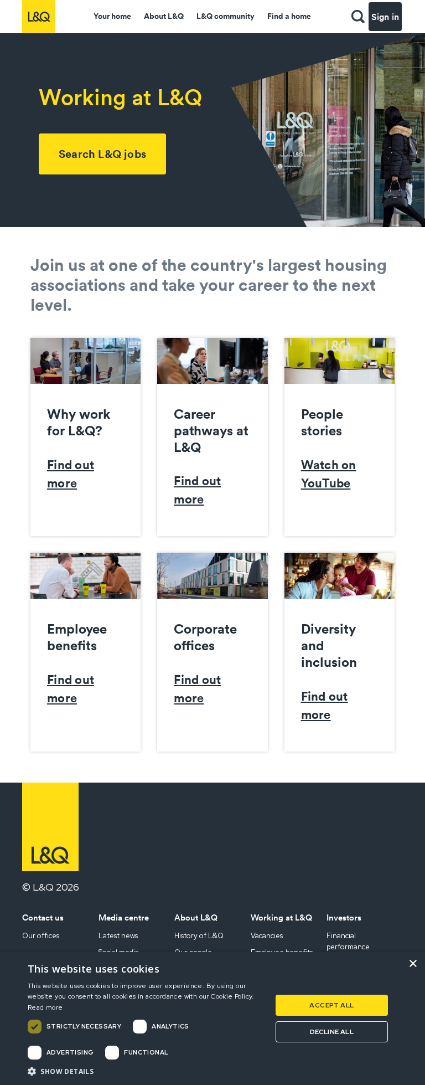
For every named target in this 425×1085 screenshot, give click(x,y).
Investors (343, 917)
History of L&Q (199, 935)
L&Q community (225, 16)
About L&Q (164, 16)
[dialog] (212, 1018)
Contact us (43, 917)
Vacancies (267, 935)
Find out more (70, 474)
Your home (112, 16)
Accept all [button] (331, 1005)
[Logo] (38, 16)
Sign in (385, 16)
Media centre (124, 917)
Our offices (40, 935)
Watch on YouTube (328, 474)
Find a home (289, 16)
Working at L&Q (281, 917)
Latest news (118, 935)
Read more (45, 1007)
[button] (358, 16)
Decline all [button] (332, 1031)
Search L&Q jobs (102, 154)
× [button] (412, 964)
